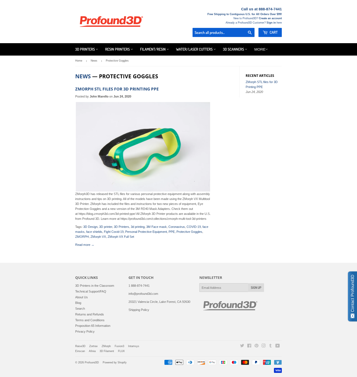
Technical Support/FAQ (90, 291)
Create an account (270, 18)
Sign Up (256, 287)
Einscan (80, 351)
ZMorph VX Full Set (121, 236)
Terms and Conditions (90, 320)
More (259, 49)
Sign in (271, 22)
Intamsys (133, 346)
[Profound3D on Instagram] (264, 346)
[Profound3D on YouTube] (277, 346)
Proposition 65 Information (92, 325)
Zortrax (93, 346)
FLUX (121, 351)
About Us (81, 297)
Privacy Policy (85, 331)
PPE (172, 231)
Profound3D (92, 362)
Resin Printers (118, 49)
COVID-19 (194, 226)
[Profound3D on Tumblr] (271, 346)
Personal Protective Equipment (146, 231)
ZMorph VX (98, 236)
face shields (94, 231)
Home (78, 60)
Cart (273, 32)
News (94, 60)
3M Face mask (156, 226)
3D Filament (107, 351)
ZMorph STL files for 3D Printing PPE (117, 89)
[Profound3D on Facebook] (249, 346)
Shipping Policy (139, 310)
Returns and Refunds (89, 314)
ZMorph (106, 346)
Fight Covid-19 (114, 231)
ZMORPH (82, 236)
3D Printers (85, 49)
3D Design (90, 226)
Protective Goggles (189, 231)
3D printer (105, 226)
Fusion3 (119, 346)
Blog (78, 302)
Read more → (84, 244)
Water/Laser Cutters (194, 49)
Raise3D (80, 346)
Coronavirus (176, 226)
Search (80, 308)
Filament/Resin (153, 49)
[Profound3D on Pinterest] (256, 346)
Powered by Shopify (115, 362)
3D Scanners (234, 49)
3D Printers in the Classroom (94, 285)
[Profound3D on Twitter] (242, 346)
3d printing (138, 226)
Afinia (92, 351)
